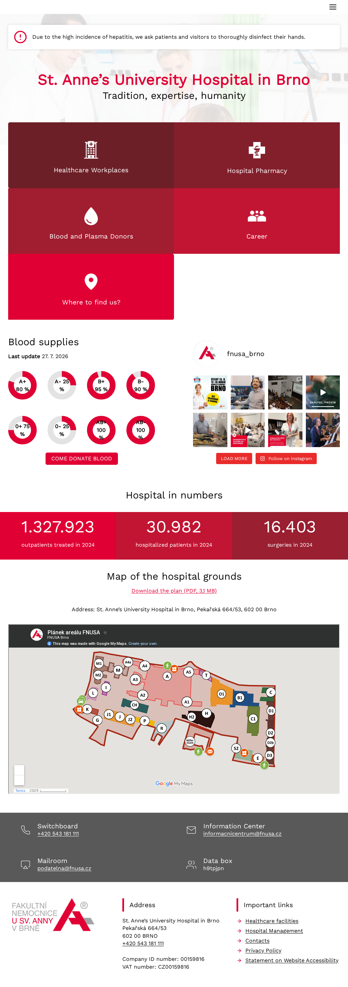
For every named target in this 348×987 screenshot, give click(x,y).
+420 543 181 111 (58, 833)
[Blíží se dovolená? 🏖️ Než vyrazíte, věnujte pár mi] (285, 430)
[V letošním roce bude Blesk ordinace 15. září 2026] (210, 392)
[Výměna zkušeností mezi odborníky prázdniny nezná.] (285, 392)
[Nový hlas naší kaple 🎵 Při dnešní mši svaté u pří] (323, 430)
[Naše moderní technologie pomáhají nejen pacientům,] (210, 430)
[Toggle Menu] (333, 7)
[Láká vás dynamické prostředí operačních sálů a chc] (323, 392)
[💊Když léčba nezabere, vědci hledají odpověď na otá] (248, 392)
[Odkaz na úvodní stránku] (54, 917)
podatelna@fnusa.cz (64, 868)
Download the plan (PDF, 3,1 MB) (174, 590)
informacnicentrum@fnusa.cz (242, 833)
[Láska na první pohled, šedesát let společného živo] (248, 430)
